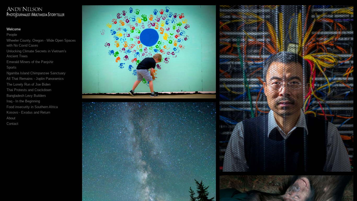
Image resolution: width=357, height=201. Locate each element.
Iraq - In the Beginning (23, 101)
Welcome (14, 29)
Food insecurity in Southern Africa (32, 107)
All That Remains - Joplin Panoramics (35, 79)
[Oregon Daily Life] (149, 51)
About (11, 118)
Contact (12, 124)
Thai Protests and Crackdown (29, 90)
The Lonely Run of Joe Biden (28, 84)
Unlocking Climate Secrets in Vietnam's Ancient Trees (36, 53)
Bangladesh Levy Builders (26, 96)
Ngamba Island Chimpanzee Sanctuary (36, 73)
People (12, 35)
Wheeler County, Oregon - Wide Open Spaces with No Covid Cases (41, 43)
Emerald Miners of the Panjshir (30, 62)
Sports (11, 67)
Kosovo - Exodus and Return (28, 112)
